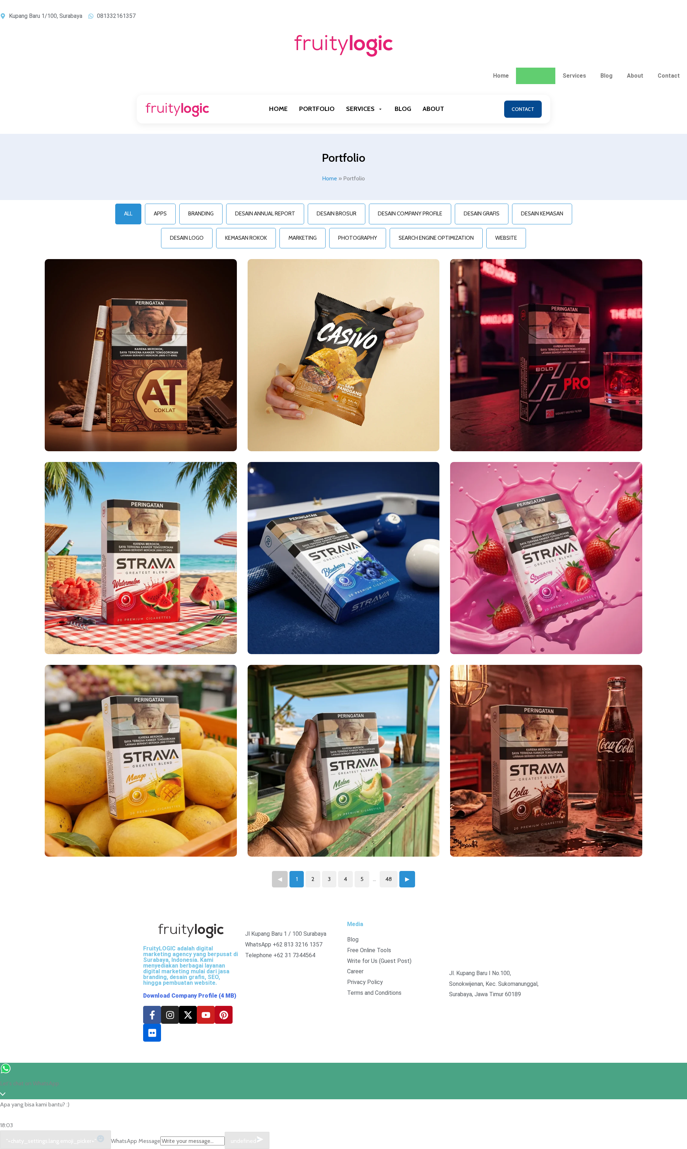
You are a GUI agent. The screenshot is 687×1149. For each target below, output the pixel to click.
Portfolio (535, 75)
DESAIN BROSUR (336, 213)
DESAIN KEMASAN (542, 213)
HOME (278, 109)
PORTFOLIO (317, 109)
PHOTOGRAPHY (357, 238)
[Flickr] (152, 1033)
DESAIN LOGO (187, 238)
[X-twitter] (188, 1015)
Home (501, 75)
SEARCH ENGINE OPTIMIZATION (436, 238)
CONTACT (523, 109)
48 (388, 879)
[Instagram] (170, 1015)
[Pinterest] (224, 1015)
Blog (606, 75)
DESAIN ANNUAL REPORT (265, 213)
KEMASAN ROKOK (246, 238)
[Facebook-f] (152, 1015)
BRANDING (201, 213)
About (635, 75)
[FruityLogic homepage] (177, 109)
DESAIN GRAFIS (482, 213)
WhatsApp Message (135, 1141)
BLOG (403, 109)
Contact (669, 75)
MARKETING (302, 238)
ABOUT (433, 109)
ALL (128, 213)
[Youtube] (206, 1015)
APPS (160, 213)
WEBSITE (506, 238)
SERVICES (360, 109)
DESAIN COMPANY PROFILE (410, 213)
